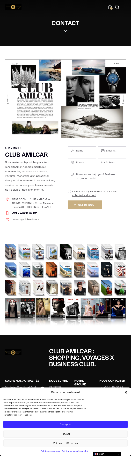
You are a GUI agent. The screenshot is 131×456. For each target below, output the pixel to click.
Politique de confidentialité (75, 451)
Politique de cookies (50, 451)
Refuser (65, 434)
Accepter (65, 424)
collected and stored (84, 195)
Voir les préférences (65, 443)
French (100, 454)
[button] (126, 392)
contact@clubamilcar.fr (25, 219)
